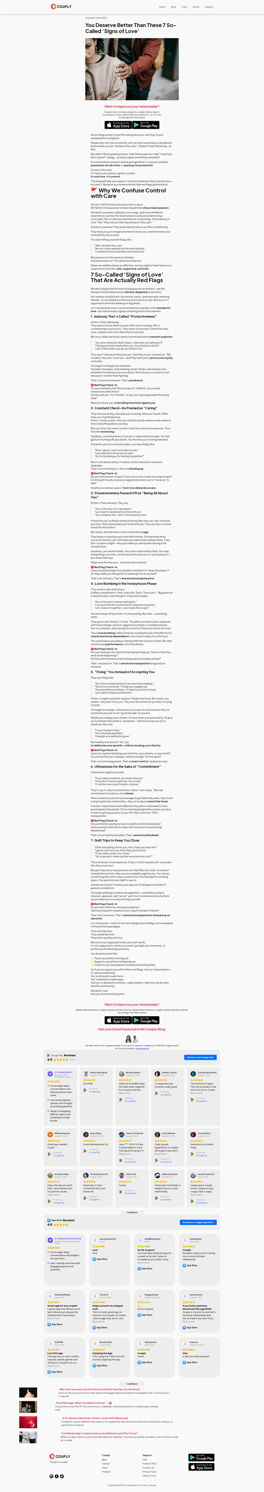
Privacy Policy (150, 1471)
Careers (106, 1463)
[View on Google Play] (86, 1074)
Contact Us (148, 1467)
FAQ (145, 1459)
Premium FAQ (149, 1463)
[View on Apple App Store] (95, 1240)
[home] (61, 6)
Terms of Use (149, 1475)
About (196, 6)
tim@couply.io (142, 1048)
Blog (173, 6)
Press (184, 6)
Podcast (106, 1471)
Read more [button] (125, 1093)
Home (162, 6)
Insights (209, 6)
